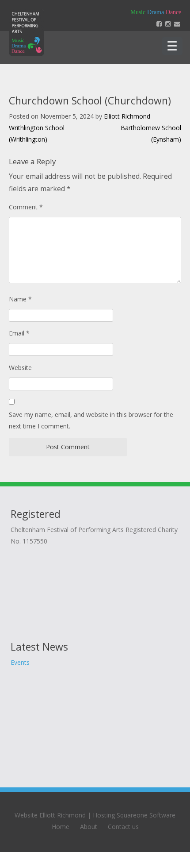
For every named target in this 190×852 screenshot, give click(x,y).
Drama (155, 12)
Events (20, 662)
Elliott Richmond (127, 116)
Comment (26, 207)
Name (20, 299)
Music (137, 12)
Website (20, 367)
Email (19, 333)
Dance (173, 12)
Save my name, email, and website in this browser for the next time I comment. (91, 420)
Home (60, 826)
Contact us (123, 826)
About (88, 826)
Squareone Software (146, 815)
